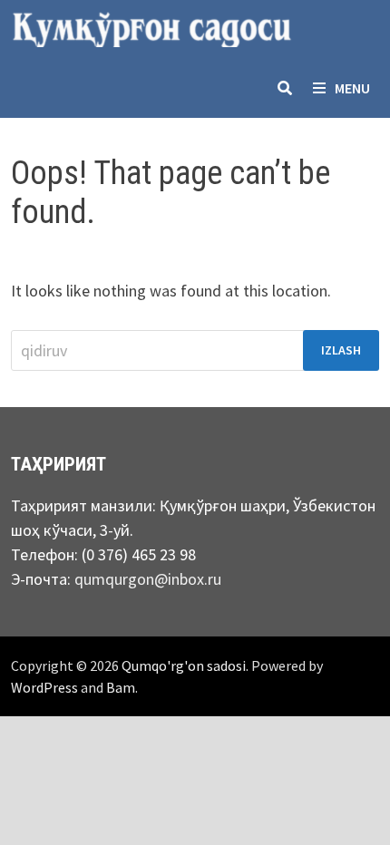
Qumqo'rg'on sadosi (184, 665)
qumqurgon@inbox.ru (147, 578)
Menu (352, 88)
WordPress (44, 687)
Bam (120, 687)
